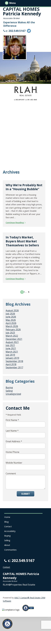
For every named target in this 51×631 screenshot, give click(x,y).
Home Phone (12, 452)
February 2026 (13, 329)
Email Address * (14, 441)
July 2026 (10, 313)
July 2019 (10, 354)
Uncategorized (13, 393)
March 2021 (12, 351)
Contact (8, 526)
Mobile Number (14, 462)
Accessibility (9, 531)
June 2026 (11, 316)
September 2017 (14, 367)
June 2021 (11, 348)
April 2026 (11, 323)
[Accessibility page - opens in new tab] (29, 612)
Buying (9, 387)
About (7, 545)
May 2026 (11, 320)
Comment (11, 473)
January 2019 (12, 357)
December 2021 (14, 339)
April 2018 (11, 364)
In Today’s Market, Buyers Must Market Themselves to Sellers (22, 241)
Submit (25, 493)
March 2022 (12, 335)
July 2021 (10, 345)
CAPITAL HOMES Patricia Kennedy (22, 11)
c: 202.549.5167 (16, 31)
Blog (6, 521)
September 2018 (14, 361)
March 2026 (12, 326)
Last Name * (12, 430)
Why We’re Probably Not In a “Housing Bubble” (24, 187)
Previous (22, 292)
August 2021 (12, 342)
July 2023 (10, 332)
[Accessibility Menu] (7, 624)
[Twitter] (29, 31)
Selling (9, 390)
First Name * (12, 420)
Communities (10, 549)
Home (7, 517)
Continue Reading (15, 222)
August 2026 (12, 310)
